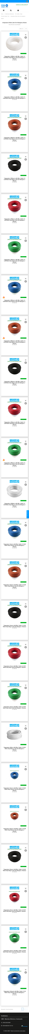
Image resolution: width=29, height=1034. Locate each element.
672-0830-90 (14, 627)
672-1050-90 (14, 953)
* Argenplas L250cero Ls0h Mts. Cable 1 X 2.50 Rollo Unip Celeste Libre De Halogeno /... (14, 301)
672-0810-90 (14, 547)
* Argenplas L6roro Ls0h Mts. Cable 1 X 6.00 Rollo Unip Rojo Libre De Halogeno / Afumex (14, 910)
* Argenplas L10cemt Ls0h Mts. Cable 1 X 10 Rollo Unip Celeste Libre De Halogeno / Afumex (14, 992)
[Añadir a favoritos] (25, 35)
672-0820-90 (14, 588)
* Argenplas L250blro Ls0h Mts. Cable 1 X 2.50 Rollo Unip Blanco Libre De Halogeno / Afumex (15, 505)
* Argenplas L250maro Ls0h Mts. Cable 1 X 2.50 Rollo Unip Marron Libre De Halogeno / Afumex (15, 342)
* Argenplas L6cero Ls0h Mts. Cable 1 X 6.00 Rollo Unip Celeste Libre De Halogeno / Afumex (14, 789)
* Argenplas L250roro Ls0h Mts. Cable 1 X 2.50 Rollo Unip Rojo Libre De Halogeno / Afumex (14, 423)
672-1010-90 (14, 791)
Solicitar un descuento (21, 4)
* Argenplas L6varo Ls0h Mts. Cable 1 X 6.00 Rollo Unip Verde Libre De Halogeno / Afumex (14, 951)
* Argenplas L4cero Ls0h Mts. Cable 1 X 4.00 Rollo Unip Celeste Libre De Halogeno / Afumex (14, 545)
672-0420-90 (14, 141)
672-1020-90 (14, 832)
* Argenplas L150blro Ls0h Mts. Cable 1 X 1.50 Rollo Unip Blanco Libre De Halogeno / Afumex (15, 57)
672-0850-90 (14, 709)
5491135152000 (6, 1022)
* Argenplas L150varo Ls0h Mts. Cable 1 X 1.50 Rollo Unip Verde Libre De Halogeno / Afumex (14, 261)
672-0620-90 (14, 344)
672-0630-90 (14, 385)
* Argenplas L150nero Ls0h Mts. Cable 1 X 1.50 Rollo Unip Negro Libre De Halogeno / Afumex (14, 179)
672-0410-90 (14, 99)
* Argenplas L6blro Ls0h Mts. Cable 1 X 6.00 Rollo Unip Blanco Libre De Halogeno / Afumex (14, 748)
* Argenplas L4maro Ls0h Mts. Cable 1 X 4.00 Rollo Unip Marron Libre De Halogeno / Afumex (14, 586)
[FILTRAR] (28, 517)
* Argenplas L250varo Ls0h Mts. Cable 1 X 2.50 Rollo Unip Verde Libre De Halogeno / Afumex (14, 464)
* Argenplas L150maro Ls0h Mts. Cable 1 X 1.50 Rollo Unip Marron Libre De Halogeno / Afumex (15, 139)
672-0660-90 (14, 507)
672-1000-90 (14, 751)
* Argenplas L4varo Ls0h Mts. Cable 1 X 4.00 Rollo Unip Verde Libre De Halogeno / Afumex (14, 707)
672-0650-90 (14, 466)
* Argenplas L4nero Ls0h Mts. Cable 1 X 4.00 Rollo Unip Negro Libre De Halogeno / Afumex (14, 626)
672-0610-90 (14, 302)
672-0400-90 (14, 60)
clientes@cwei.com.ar (8, 1025)
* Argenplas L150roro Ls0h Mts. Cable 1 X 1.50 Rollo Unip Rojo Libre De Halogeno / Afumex (14, 220)
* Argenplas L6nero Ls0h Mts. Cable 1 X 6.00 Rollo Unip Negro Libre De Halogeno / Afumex (14, 870)
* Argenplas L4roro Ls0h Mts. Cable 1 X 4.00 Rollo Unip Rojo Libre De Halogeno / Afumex (14, 666)
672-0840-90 (14, 668)
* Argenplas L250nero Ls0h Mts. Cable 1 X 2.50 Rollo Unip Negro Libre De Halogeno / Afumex (14, 383)
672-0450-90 (14, 263)
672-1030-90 (14, 871)
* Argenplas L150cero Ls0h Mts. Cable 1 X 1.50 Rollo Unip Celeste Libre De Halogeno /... (14, 97)
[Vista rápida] (25, 37)
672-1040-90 (14, 912)
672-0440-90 (14, 222)
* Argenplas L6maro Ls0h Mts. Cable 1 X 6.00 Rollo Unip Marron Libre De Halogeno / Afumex (14, 830)
